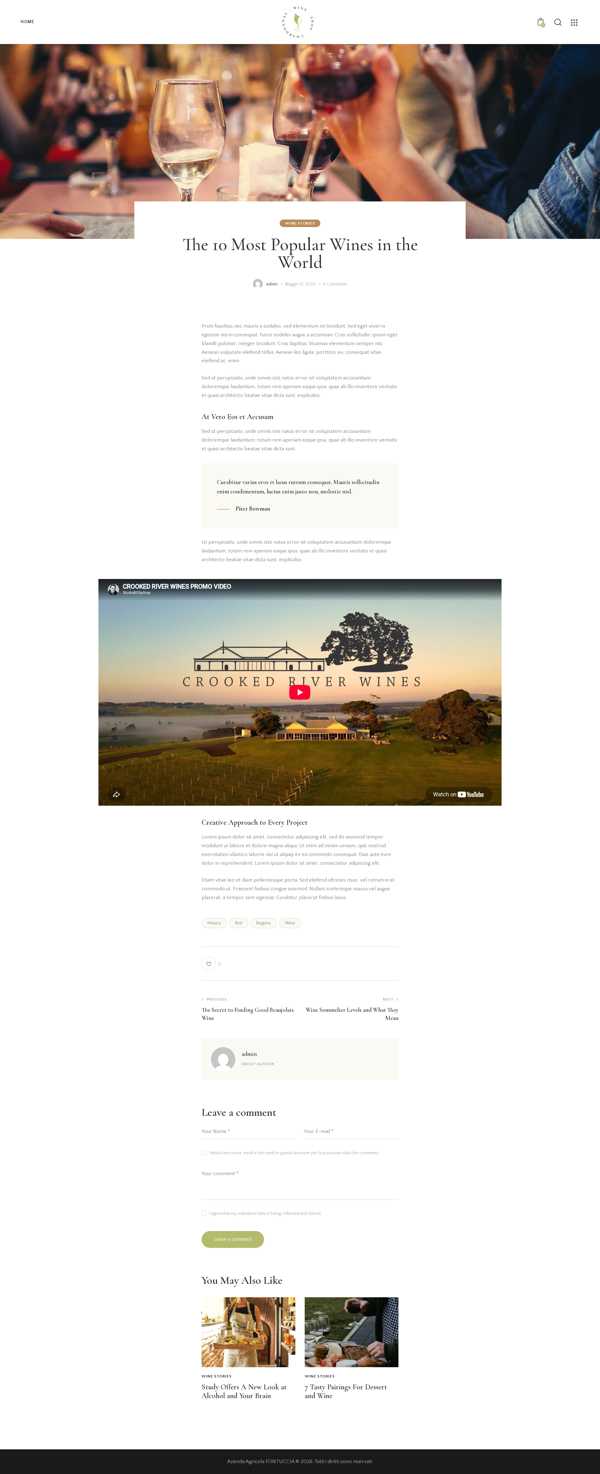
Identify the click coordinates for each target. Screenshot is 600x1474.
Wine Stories (300, 223)
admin (249, 1053)
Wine (290, 923)
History (214, 923)
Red (238, 923)
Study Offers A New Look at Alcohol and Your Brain (244, 1392)
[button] (211, 964)
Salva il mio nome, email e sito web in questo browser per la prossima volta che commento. (294, 1152)
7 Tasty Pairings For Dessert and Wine (346, 1392)
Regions (263, 923)
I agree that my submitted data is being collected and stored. (265, 1213)
